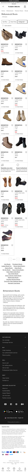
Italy (15, 463)
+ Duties (6, 225)
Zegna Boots (9, 268)
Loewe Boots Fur (7, 266)
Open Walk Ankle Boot (13, 272)
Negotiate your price (6, 168)
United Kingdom (10, 462)
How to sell (5, 363)
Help (3, 375)
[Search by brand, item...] (3, 6)
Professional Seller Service (9, 370)
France (4, 462)
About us (4, 388)
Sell (3, 360)
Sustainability (6, 391)
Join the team (6, 395)
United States (16, 462)
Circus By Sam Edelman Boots (13, 281)
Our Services (6, 337)
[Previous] (10, 259)
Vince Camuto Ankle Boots (13, 276)
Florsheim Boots (17, 264)
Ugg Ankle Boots (13, 274)
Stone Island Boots (19, 266)
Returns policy (6, 355)
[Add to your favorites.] (12, 44)
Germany (22, 462)
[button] (25, 7)
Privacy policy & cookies (13, 422)
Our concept (5, 340)
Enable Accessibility (14, 1)
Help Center (5, 378)
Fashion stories (6, 398)
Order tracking (6, 350)
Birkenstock (9, 11)
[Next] (17, 259)
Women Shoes (19, 11)
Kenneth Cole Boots (14, 283)
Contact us (5, 380)
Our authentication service (9, 353)
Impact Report (6, 393)
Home (3, 11)
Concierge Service (7, 342)
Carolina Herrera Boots (13, 279)
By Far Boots (6, 270)
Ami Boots (7, 264)
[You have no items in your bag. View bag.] (25, 7)
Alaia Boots (18, 268)
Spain (13, 463)
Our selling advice (7, 365)
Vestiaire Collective (9, 385)
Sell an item (5, 368)
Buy (3, 347)
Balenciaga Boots (13, 277)
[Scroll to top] (23, 259)
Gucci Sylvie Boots (18, 270)
